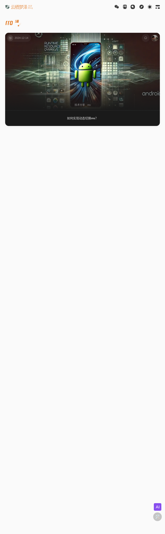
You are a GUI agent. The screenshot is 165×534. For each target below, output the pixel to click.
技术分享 (80, 105)
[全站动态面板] (158, 7)
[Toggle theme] (150, 7)
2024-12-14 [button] (21, 37)
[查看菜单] (141, 7)
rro (89, 105)
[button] (19, 7)
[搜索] (133, 7)
